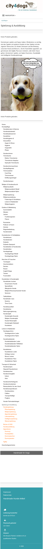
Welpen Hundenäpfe (11, 318)
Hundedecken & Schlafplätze (11, 235)
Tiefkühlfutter (7, 296)
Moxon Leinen (9, 356)
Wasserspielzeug (10, 421)
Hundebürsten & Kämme (11, 129)
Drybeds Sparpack (9, 244)
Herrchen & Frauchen (9, 259)
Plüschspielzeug (10, 409)
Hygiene (7, 145)
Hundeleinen (7, 349)
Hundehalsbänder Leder (12, 341)
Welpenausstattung (9, 197)
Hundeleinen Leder (11, 352)
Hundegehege (7, 251)
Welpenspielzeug (8, 195)
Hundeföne (6, 136)
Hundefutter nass (8, 299)
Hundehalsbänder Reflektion (14, 344)
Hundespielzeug (8, 407)
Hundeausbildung (8, 427)
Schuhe (5, 227)
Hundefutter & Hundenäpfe (10, 279)
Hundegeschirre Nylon (12, 336)
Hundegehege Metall (11, 254)
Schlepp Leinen (10, 354)
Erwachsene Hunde (11, 284)
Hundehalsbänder (9, 339)
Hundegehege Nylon (11, 256)
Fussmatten (7, 276)
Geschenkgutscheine (8, 445)
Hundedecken (7, 240)
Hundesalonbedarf (9, 131)
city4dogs (4, 20)
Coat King (8, 173)
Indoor (7, 376)
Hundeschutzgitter (9, 374)
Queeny (7, 301)
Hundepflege (6, 127)
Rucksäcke (6, 222)
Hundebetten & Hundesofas (12, 247)
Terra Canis (8, 303)
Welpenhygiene (10, 204)
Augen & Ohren (10, 143)
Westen (5, 212)
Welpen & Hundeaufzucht (10, 184)
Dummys (7, 431)
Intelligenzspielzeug (11, 419)
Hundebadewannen (9, 134)
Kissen (5, 269)
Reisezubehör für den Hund (12, 386)
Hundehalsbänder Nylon (12, 346)
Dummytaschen (10, 436)
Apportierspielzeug (11, 414)
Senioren (7, 293)
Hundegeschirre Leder (12, 333)
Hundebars (8, 325)
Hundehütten (7, 249)
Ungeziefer (8, 148)
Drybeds (6, 242)
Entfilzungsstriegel (10, 178)
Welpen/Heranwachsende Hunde (15, 291)
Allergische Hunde (10, 288)
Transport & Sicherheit (9, 364)
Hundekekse (7, 309)
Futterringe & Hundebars (12, 199)
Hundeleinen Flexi (10, 359)
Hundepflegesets (8, 168)
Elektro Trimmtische (11, 158)
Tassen (5, 273)
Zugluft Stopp (7, 271)
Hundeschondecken (9, 384)
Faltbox (7, 393)
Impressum (7, 492)
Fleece (7, 219)
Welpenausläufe (8, 187)
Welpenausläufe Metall (12, 189)
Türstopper (6, 262)
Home (4, 124)
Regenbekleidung (8, 229)
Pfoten (7, 150)
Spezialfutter (9, 286)
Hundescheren (8, 153)
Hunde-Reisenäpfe (11, 321)
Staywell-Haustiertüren (10, 369)
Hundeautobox (9, 391)
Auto (6, 378)
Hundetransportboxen (10, 389)
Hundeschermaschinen (10, 166)
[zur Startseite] (21, 6)
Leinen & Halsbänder (11, 202)
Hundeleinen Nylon (11, 361)
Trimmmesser (9, 175)
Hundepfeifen (9, 433)
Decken (5, 266)
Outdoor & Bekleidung (9, 207)
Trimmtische (7, 156)
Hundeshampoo (8, 181)
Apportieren (7, 429)
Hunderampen (7, 367)
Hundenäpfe (7, 314)
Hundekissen (7, 237)
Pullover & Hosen (8, 225)
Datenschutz (7, 495)
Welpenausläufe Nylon (12, 191)
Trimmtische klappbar (11, 160)
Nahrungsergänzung (9, 311)
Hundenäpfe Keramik (11, 316)
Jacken (5, 214)
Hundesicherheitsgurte (10, 382)
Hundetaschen (7, 371)
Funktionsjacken (10, 217)
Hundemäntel (7, 232)
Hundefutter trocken (9, 281)
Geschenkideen (8, 264)
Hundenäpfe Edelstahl (12, 323)
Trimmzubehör (7, 171)
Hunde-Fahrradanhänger (11, 401)
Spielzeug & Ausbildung (9, 405)
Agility (5, 442)
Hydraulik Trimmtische (12, 163)
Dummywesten (9, 438)
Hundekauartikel (8, 307)
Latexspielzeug (9, 416)
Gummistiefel (7, 210)
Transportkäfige (10, 395)
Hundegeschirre (8, 331)
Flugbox (7, 398)
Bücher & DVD (7, 424)
